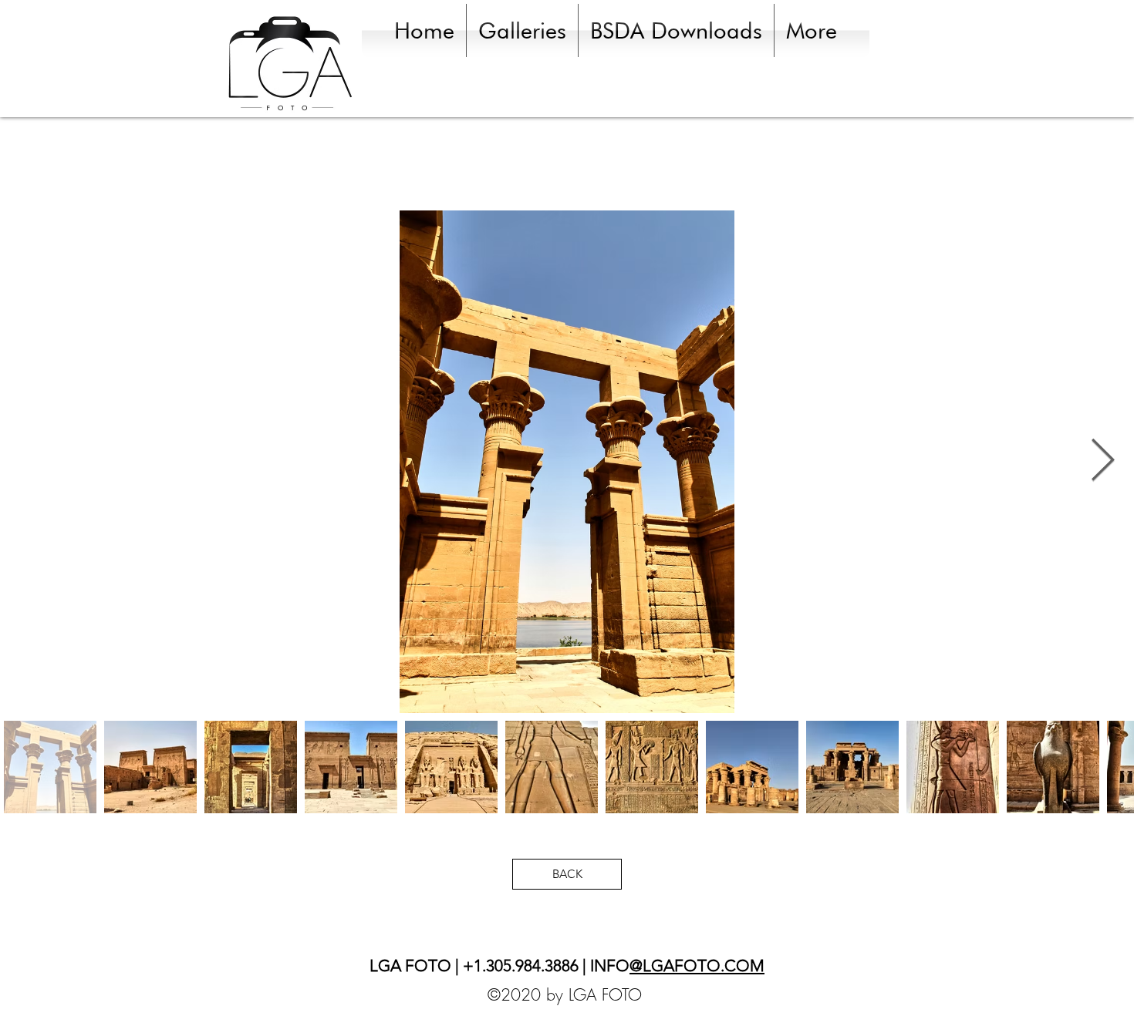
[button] (522, 30)
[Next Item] (1102, 461)
